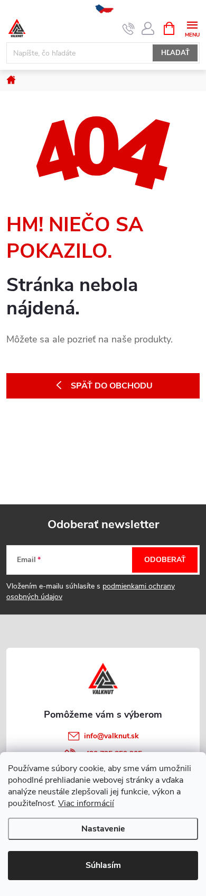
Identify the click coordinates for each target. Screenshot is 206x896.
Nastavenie (103, 829)
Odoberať (165, 560)
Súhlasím (103, 865)
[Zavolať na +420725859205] (128, 28)
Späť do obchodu (112, 386)
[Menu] (192, 28)
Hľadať (175, 53)
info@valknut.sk (111, 736)
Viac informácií (86, 803)
